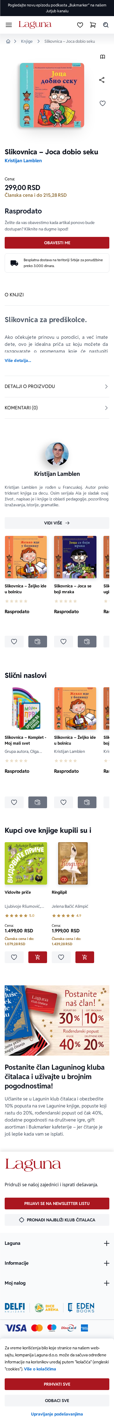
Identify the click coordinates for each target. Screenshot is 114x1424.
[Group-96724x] (68, 1327)
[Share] (102, 80)
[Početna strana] (36, 25)
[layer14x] (84, 1327)
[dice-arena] (46, 1307)
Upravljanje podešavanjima (57, 1414)
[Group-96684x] (81, 1307)
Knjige (27, 41)
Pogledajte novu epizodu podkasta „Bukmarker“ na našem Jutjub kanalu (57, 8)
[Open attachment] (102, 58)
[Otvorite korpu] (92, 24)
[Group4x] (51, 1327)
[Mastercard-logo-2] (37, 1327)
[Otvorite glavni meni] (9, 25)
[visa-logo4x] (16, 1327)
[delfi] (15, 1307)
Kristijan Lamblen (23, 161)
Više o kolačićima (40, 1369)
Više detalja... (18, 360)
